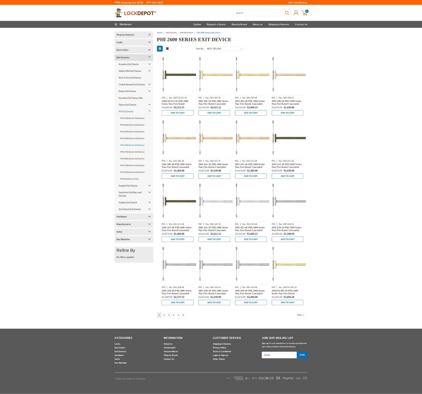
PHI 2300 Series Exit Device (132, 131)
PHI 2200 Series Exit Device (132, 125)
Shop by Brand (239, 24)
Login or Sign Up (220, 355)
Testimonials (170, 348)
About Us (168, 344)
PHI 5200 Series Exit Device (132, 172)
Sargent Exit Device (128, 185)
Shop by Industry (125, 34)
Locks (119, 42)
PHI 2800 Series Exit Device (132, 158)
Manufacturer (124, 224)
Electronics (122, 50)
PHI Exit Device (126, 111)
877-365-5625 (154, 2)
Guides (197, 24)
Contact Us (301, 24)
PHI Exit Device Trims (129, 179)
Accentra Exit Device (128, 64)
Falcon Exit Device (127, 104)
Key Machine (123, 239)
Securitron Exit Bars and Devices (130, 194)
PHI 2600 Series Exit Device (132, 145)
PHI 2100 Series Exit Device (132, 118)
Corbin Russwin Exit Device (132, 84)
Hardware (122, 216)
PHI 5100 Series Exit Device (132, 165)
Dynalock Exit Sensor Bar (131, 98)
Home (159, 33)
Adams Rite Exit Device (130, 71)
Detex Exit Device (127, 91)
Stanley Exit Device (128, 202)
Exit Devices (123, 57)
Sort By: (200, 48)
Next (299, 315)
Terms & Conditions (222, 351)
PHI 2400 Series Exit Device (132, 138)
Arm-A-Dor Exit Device (130, 77)
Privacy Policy (219, 348)
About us (258, 24)
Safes (119, 231)
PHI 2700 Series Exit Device (132, 152)
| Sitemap (140, 379)
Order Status (219, 359)
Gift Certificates (297, 2)
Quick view (180, 74)
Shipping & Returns (278, 24)
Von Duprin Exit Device (130, 209)
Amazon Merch (171, 351)
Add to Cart (177, 113)
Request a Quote (216, 24)
